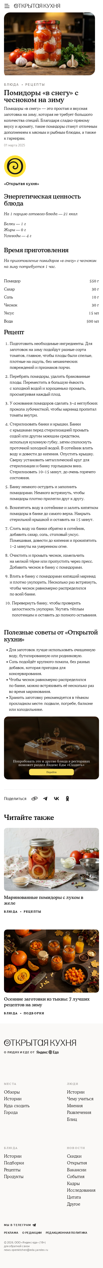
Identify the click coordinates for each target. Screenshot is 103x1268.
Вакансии (76, 1170)
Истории (13, 1099)
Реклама (11, 1232)
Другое (73, 1204)
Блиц (72, 1120)
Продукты (14, 1177)
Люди (72, 1084)
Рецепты (35, 84)
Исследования (81, 1190)
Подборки (34, 1013)
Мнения (75, 1106)
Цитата (74, 1197)
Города (11, 1113)
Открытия (77, 1163)
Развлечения (79, 1113)
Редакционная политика (67, 1232)
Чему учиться (80, 1099)
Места (10, 1084)
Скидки (74, 1156)
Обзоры (12, 1092)
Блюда (11, 84)
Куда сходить (17, 1106)
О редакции (32, 1232)
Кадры (73, 1184)
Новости (76, 1148)
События (75, 1177)
